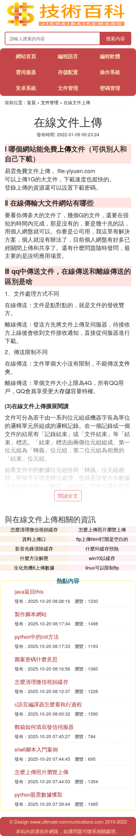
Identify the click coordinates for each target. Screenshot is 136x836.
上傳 (64, 149)
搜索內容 (115, 38)
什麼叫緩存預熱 (102, 548)
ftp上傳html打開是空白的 (102, 539)
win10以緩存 (102, 558)
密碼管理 (110, 87)
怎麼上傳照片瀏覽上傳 (102, 529)
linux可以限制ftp (102, 567)
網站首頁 (26, 56)
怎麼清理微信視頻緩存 (34, 529)
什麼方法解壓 (34, 558)
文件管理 (68, 87)
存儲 (65, 391)
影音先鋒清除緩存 (34, 548)
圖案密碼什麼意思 (36, 659)
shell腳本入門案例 (36, 749)
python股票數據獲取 (39, 794)
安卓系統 (26, 87)
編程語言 (68, 56)
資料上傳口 (34, 539)
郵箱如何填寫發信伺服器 (44, 727)
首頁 (31, 102)
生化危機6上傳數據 (34, 567)
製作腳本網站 (31, 614)
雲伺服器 (26, 72)
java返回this (29, 591)
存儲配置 (68, 72)
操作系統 (110, 72)
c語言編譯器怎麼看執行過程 (48, 704)
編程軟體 (110, 56)
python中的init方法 (37, 636)
